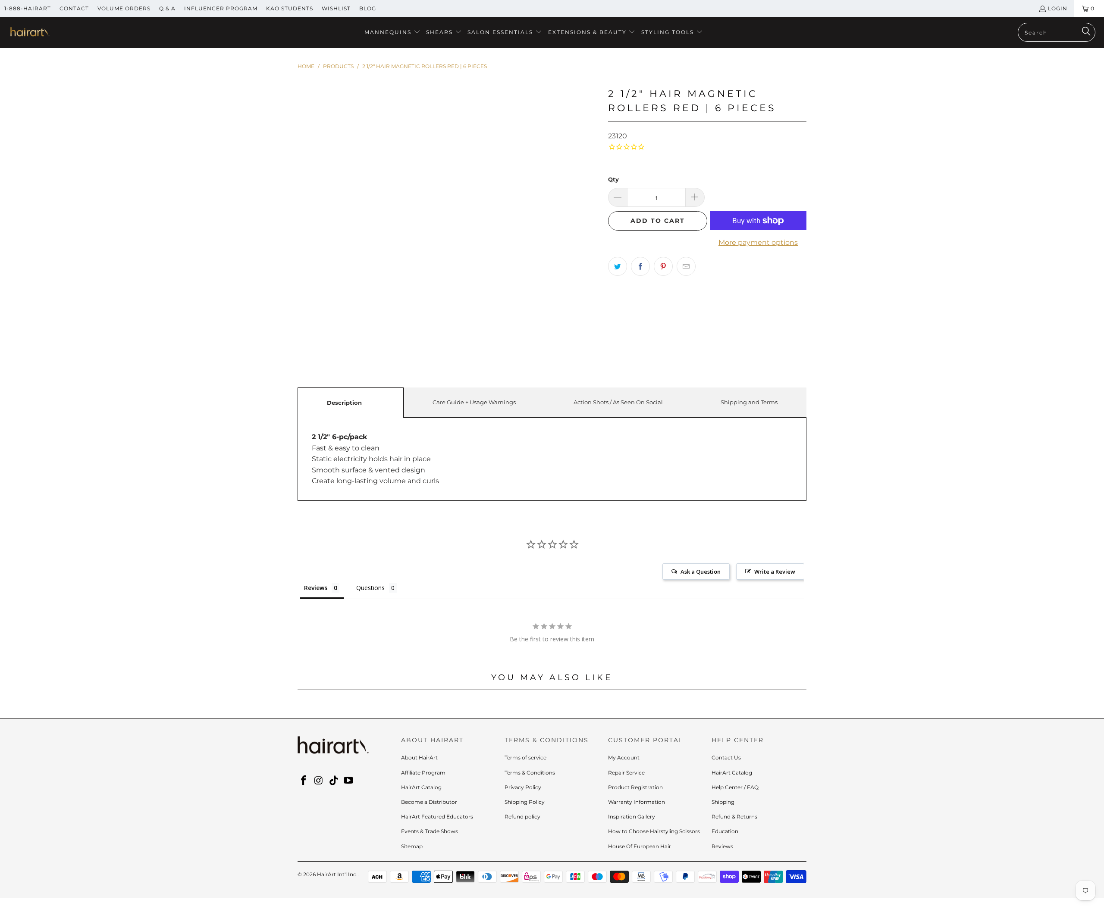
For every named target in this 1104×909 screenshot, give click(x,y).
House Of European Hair (639, 846)
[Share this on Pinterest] (663, 266)
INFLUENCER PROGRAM (220, 8)
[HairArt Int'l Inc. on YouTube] (348, 781)
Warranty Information (636, 802)
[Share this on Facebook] (640, 266)
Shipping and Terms (749, 402)
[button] (392, 33)
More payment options (758, 242)
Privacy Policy (523, 787)
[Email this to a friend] (686, 266)
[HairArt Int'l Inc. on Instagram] (319, 781)
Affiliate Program (423, 772)
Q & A (167, 8)
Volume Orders (124, 8)
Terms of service (525, 757)
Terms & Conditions (530, 772)
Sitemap (412, 846)
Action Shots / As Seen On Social (618, 402)
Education (725, 831)
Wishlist (336, 8)
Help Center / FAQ (735, 787)
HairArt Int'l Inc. (337, 874)
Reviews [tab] (315, 588)
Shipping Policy (525, 802)
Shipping (723, 802)
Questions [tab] (370, 588)
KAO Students (289, 8)
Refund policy (522, 816)
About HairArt (419, 757)
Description (344, 402)
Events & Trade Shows (429, 831)
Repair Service (626, 772)
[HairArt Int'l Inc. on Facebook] (304, 781)
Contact (74, 8)
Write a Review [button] (774, 571)
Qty (613, 179)
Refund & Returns (734, 816)
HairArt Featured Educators (437, 816)
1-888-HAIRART (27, 8)
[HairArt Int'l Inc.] (29, 32)
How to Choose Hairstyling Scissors (654, 831)
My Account (624, 757)
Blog (367, 8)
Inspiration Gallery (631, 816)
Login (1057, 8)
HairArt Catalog (421, 787)
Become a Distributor (429, 802)
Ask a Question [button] (701, 571)
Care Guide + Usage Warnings (474, 402)
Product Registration (635, 787)
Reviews (722, 846)
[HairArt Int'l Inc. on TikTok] (333, 781)
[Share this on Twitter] (617, 266)
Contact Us (726, 757)
